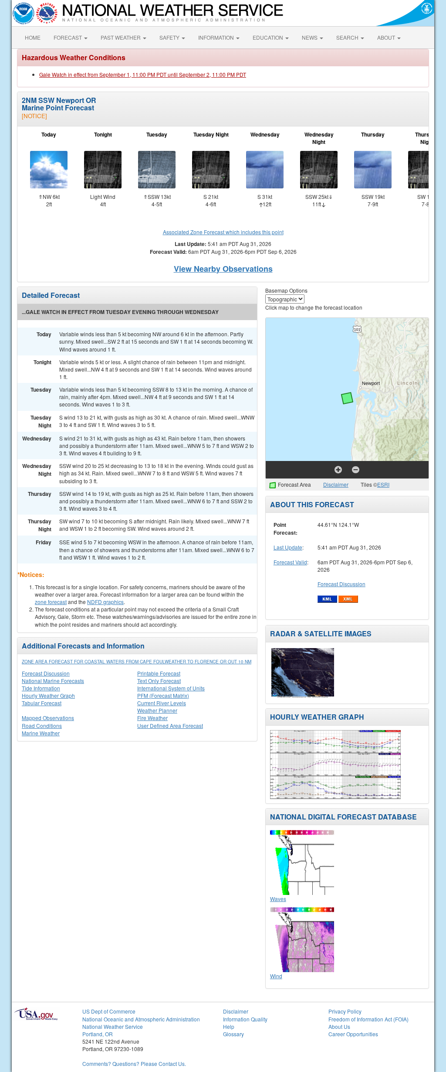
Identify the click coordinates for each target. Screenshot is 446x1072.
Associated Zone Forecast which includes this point (223, 232)
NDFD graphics (105, 601)
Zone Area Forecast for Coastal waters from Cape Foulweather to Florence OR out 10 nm (136, 662)
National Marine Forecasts (53, 680)
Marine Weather (41, 733)
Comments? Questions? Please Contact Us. (134, 1063)
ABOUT (386, 37)
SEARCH (348, 37)
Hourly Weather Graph (48, 695)
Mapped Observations (48, 717)
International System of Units (171, 688)
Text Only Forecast (159, 680)
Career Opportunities (353, 1034)
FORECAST (68, 37)
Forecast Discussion (46, 673)
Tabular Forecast (41, 703)
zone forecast (51, 601)
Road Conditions (42, 725)
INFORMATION (216, 37)
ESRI (383, 484)
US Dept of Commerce (108, 1011)
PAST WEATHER (121, 37)
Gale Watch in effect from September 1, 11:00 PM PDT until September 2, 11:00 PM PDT (142, 74)
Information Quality (245, 1019)
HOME (33, 37)
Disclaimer (335, 484)
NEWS (310, 37)
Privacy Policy (345, 1011)
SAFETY (170, 37)
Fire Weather (152, 717)
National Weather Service (112, 1026)
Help (228, 1026)
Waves (278, 898)
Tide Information (41, 688)
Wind (276, 976)
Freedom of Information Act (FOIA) (368, 1019)
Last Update (288, 547)
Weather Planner (157, 710)
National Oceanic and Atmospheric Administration (141, 1019)
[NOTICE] (34, 116)
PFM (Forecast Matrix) (163, 695)
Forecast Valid (290, 562)
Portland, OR (97, 1034)
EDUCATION (268, 37)
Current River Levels (161, 703)
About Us (339, 1026)
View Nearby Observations (223, 268)
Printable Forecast (158, 673)
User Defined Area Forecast (170, 725)
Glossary (233, 1034)
